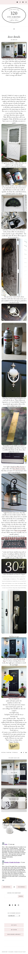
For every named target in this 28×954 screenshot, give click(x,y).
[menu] (14, 29)
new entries (6, 887)
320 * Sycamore (10, 951)
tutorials (15, 752)
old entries (21, 887)
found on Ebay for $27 (18, 467)
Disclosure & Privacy (14, 934)
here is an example (20, 530)
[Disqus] (14, 861)
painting (8, 752)
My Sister (14, 929)
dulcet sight (22, 951)
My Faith (14, 925)
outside (3, 752)
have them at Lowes (19, 469)
